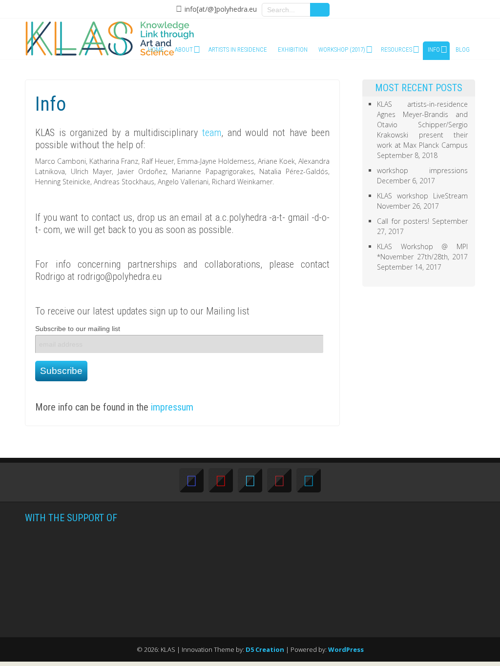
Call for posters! (403, 221)
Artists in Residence (237, 49)
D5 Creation (265, 649)
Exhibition (293, 49)
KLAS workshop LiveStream (422, 195)
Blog (463, 49)
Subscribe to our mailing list (77, 329)
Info (434, 49)
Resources (396, 49)
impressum (172, 407)
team (211, 132)
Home (156, 49)
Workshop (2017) (341, 49)
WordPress (346, 649)
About (184, 49)
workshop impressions (422, 170)
